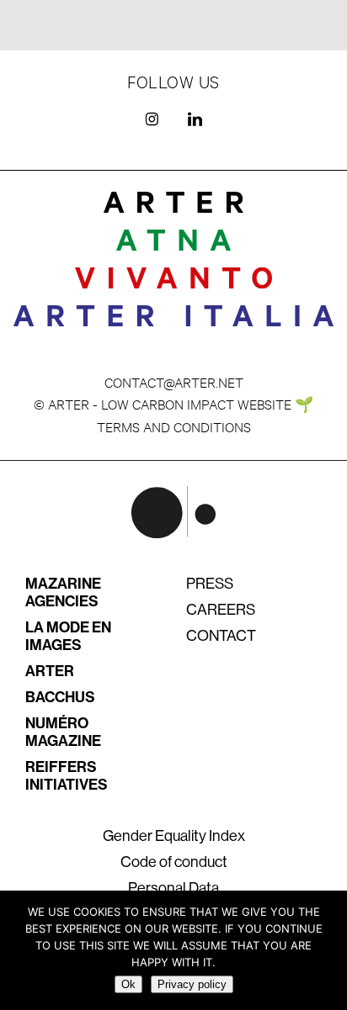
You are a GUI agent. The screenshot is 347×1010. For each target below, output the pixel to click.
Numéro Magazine (63, 732)
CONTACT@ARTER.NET (173, 381)
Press (209, 583)
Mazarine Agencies (63, 592)
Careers (220, 609)
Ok (128, 984)
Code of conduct (173, 862)
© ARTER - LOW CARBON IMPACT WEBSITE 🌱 (173, 403)
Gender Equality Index (174, 836)
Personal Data (173, 888)
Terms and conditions (174, 426)
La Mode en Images (68, 636)
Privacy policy (192, 984)
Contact (221, 635)
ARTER (49, 671)
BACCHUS (60, 697)
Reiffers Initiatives (66, 776)
